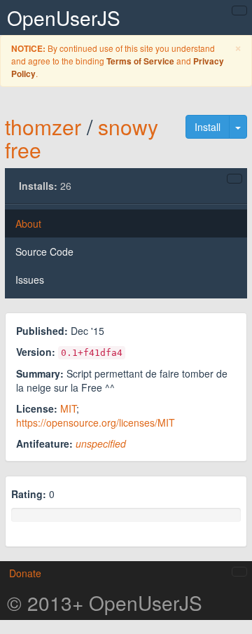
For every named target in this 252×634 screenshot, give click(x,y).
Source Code (44, 251)
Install (207, 127)
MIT (68, 408)
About (28, 223)
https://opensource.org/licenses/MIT (95, 422)
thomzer (43, 126)
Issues (29, 280)
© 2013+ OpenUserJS (104, 602)
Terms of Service (140, 61)
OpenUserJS (63, 18)
